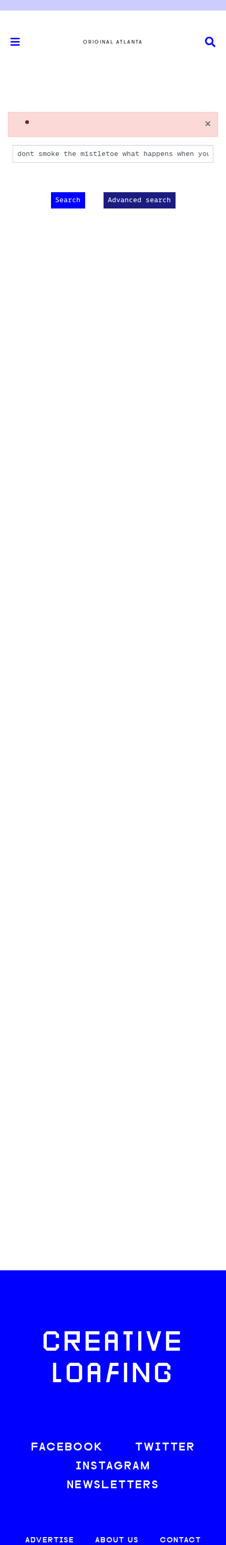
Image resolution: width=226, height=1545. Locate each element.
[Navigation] (10, 42)
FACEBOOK (67, 1448)
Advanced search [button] (139, 200)
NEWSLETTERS (113, 1485)
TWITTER (165, 1448)
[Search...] (210, 42)
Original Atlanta (113, 42)
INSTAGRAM (113, 1466)
